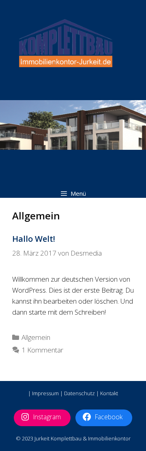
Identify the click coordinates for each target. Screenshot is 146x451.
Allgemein (35, 337)
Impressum (45, 393)
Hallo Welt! (33, 238)
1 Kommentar (42, 350)
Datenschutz (79, 393)
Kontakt (109, 393)
